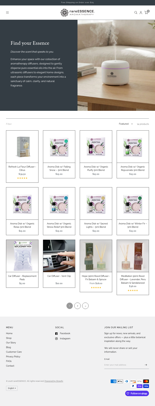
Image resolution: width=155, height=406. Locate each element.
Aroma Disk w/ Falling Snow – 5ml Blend (59, 168)
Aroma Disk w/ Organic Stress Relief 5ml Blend (59, 225)
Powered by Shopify (54, 381)
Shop (9, 338)
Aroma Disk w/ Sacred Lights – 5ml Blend (96, 225)
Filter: (9, 124)
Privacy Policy (13, 356)
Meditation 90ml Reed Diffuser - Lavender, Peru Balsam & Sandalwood (133, 279)
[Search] (135, 12)
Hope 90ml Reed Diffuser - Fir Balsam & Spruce (96, 278)
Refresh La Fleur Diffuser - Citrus (22, 168)
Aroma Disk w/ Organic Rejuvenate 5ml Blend (133, 168)
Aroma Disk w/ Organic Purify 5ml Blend (96, 168)
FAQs (9, 361)
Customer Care (14, 352)
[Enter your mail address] (146, 365)
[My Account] (140, 12)
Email (107, 359)
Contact (10, 365)
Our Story (11, 342)
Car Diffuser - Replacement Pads (22, 278)
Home (9, 333)
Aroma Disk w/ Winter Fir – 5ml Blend (133, 225)
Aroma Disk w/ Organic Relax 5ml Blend (22, 225)
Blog (8, 347)
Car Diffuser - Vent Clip (59, 276)
